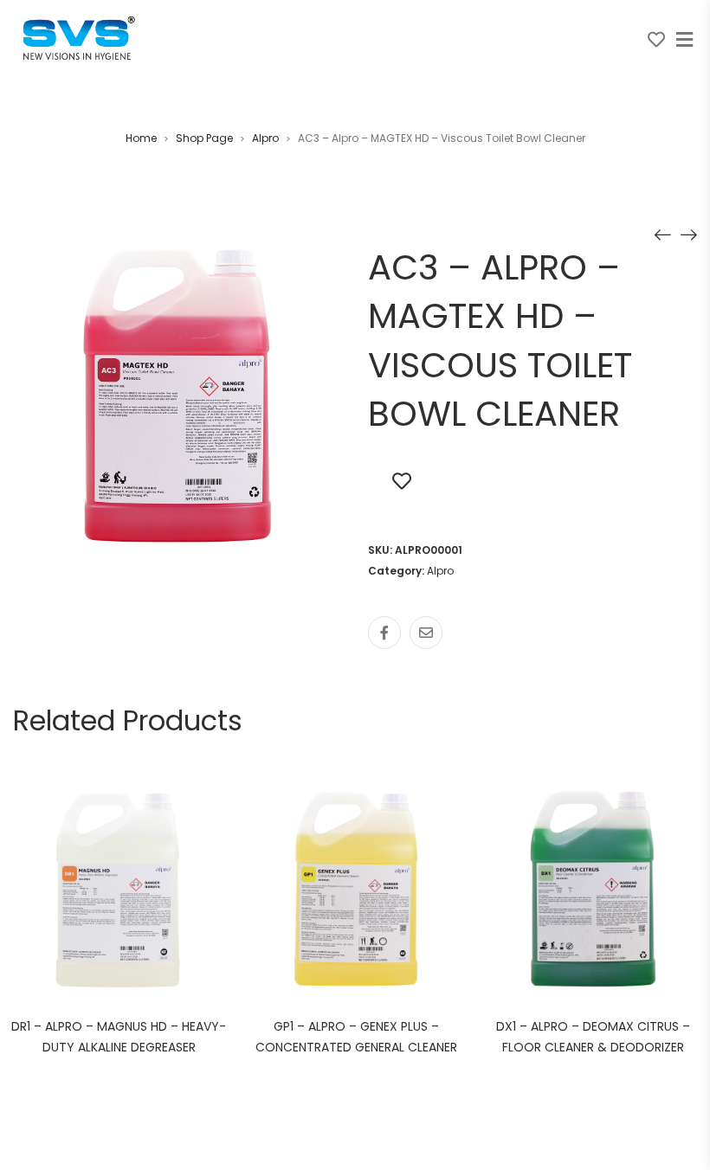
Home (141, 138)
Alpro (265, 138)
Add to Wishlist (401, 480)
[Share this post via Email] (426, 632)
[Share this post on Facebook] (384, 632)
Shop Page (204, 138)
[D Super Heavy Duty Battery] (662, 234)
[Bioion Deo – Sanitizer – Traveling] (688, 234)
